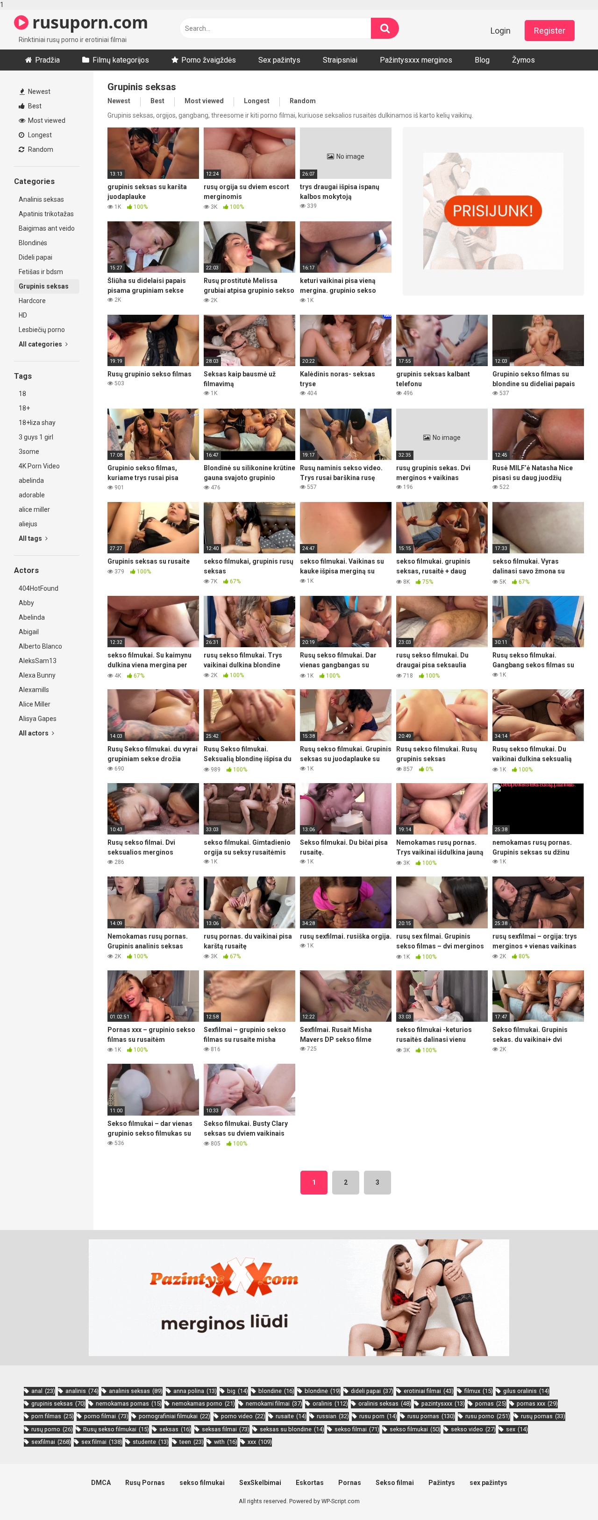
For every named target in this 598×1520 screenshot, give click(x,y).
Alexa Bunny (37, 675)
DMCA (101, 1482)
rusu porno (487, 1416)
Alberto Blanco (40, 646)
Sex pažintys (279, 60)
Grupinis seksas (44, 286)
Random (40, 149)
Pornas (349, 1482)
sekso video (473, 1429)
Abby (26, 603)
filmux (478, 1390)
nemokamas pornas (129, 1403)
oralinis (330, 1403)
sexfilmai (51, 1441)
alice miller (34, 509)
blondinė (323, 1390)
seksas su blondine (292, 1429)
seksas (175, 1429)
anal (43, 1390)
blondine (276, 1390)
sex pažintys (488, 1482)
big (237, 1390)
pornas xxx (537, 1403)
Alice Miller (34, 704)
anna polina (195, 1390)
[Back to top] (566, 1493)
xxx (260, 1441)
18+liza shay (37, 422)
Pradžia (47, 60)
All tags (31, 538)
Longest (39, 135)
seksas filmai (225, 1429)
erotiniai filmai (429, 1390)
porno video (243, 1416)
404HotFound (38, 588)
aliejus (28, 524)
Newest (38, 91)
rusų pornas (543, 1416)
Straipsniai (340, 60)
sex (517, 1429)
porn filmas (52, 1416)
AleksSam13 (38, 661)
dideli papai (372, 1390)
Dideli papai (35, 257)
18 (22, 393)
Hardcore (32, 300)
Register (549, 30)
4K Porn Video (39, 466)
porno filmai (106, 1416)
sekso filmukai (415, 1429)
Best (34, 106)
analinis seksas (136, 1390)
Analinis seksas (41, 199)
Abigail (29, 632)
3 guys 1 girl (36, 437)
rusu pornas (431, 1416)
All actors (34, 733)
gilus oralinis (526, 1390)
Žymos (523, 60)
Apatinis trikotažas (46, 214)
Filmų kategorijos (121, 60)
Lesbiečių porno (42, 329)
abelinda (31, 480)
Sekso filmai (395, 1482)
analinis (82, 1390)
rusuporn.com (88, 22)
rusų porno (52, 1429)
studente (151, 1441)
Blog (482, 60)
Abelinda (32, 617)
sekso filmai (357, 1429)
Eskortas (310, 1482)
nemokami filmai (274, 1403)
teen (191, 1441)
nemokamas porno (203, 1403)
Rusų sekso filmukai (116, 1429)
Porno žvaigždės (208, 60)
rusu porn (378, 1416)
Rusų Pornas (145, 1482)
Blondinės (33, 243)
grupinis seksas (58, 1403)
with (225, 1441)
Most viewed (46, 120)
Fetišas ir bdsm (41, 272)
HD (23, 315)
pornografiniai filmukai (174, 1416)
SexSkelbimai (260, 1482)
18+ (24, 408)
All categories (41, 344)
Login (501, 30)
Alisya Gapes (38, 718)
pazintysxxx (443, 1403)
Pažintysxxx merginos (416, 60)
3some (29, 451)
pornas (490, 1403)
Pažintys (441, 1482)
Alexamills (34, 689)
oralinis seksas (384, 1403)
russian (333, 1416)
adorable (32, 495)
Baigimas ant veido (47, 228)
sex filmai (101, 1441)
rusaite (291, 1416)
